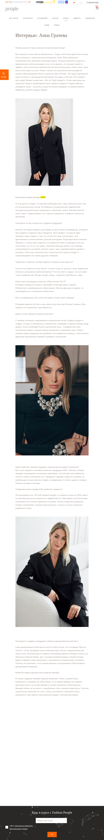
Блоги (66, 18)
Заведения (90, 18)
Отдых (57, 25)
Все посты (13, 18)
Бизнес (55, 18)
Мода (46, 25)
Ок (52, 834)
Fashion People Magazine (12, 9)
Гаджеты (77, 18)
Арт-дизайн (42, 18)
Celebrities (28, 18)
